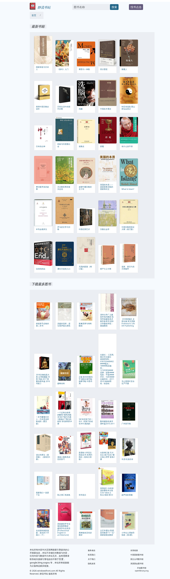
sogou (46, 562)
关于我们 (91, 559)
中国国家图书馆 (136, 554)
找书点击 (136, 7)
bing (40, 562)
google (33, 562)
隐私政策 (91, 563)
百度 (61, 559)
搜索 (114, 7)
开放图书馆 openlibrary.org (141, 569)
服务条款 (91, 550)
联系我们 (91, 554)
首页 (34, 15)
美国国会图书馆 (136, 563)
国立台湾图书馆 (136, 559)
